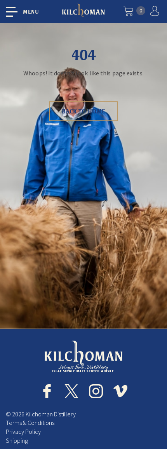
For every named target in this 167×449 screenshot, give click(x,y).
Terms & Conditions (30, 422)
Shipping (17, 440)
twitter (71, 391)
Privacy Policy (23, 431)
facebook (47, 391)
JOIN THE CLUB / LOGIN (155, 11)
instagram (96, 391)
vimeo (120, 391)
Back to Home (83, 111)
